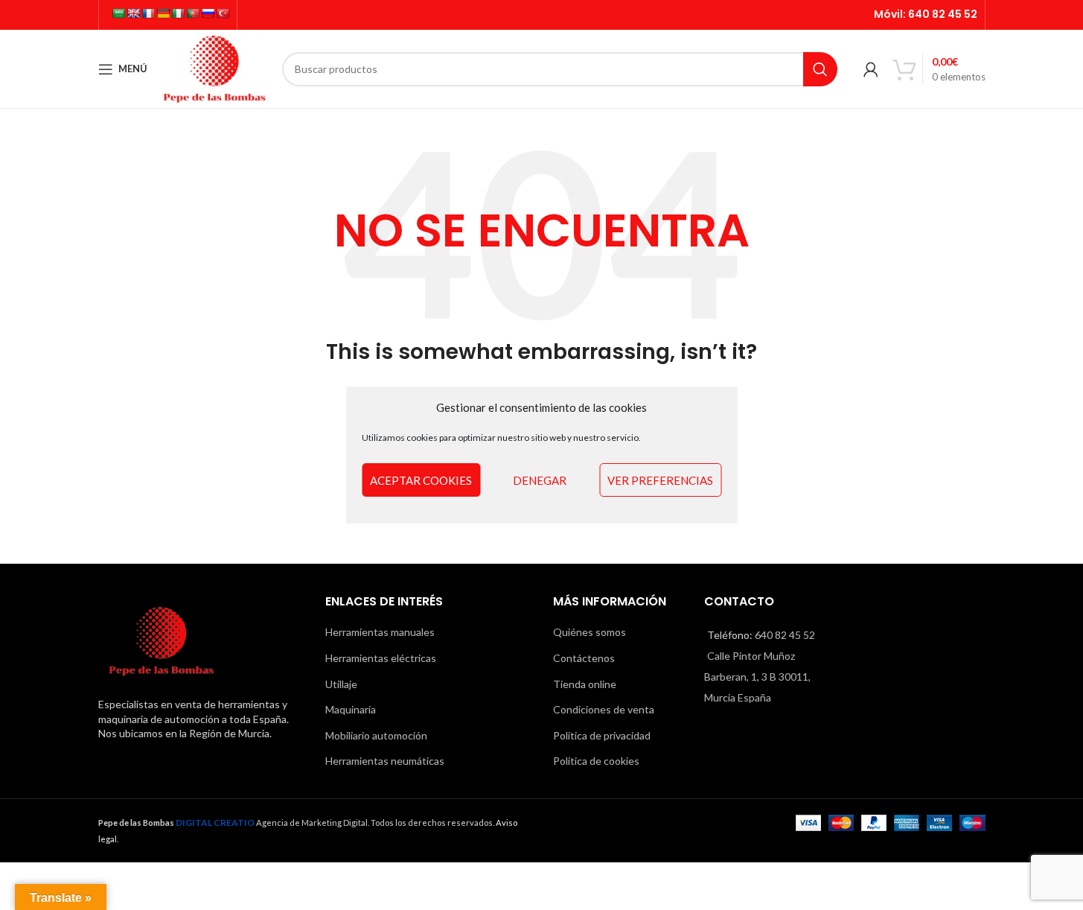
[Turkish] (222, 13)
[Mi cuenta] (871, 69)
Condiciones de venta (603, 709)
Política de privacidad (602, 735)
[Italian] (178, 13)
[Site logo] (215, 67)
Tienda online (584, 684)
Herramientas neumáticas (384, 760)
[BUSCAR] (820, 69)
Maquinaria (350, 709)
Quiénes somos (589, 632)
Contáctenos (584, 658)
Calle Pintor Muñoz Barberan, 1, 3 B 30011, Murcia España (757, 676)
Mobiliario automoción (376, 735)
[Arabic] (118, 13)
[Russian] (207, 13)
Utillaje (341, 684)
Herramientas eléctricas (380, 658)
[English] (133, 13)
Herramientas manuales (380, 632)
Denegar (539, 480)
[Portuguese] (192, 13)
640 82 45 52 (942, 14)
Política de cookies (596, 760)
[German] (163, 13)
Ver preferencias (660, 480)
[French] (148, 13)
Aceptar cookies (421, 480)
